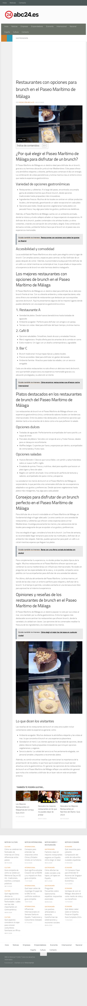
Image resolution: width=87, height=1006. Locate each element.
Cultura (16, 32)
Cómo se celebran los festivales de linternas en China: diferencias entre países (13, 854)
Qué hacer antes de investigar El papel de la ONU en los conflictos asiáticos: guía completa (33, 893)
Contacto (22, 3)
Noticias (13, 3)
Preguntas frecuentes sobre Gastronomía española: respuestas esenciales (53, 893)
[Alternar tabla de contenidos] (43, 146)
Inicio (5, 3)
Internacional (62, 26)
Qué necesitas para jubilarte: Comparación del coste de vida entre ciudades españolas (73, 854)
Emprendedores (37, 26)
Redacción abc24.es (26, 102)
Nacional (73, 26)
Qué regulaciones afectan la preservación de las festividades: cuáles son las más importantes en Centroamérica (13, 901)
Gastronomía (22, 38)
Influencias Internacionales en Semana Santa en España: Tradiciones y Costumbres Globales (33, 914)
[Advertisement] (49, 62)
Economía (49, 26)
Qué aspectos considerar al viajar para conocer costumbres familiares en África (12, 925)
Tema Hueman (29, 963)
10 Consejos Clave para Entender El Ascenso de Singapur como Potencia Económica (73, 875)
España (7, 32)
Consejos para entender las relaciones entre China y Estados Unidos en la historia (33, 854)
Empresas (24, 26)
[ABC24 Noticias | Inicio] (22, 14)
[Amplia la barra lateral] (4, 38)
